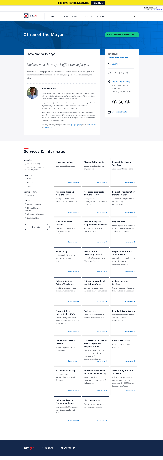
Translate (159, 9)
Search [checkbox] (30, 186)
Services (55, 16)
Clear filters (36, 227)
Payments (88, 16)
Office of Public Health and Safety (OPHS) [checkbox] (34, 169)
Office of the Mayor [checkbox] (34, 163)
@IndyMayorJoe (76, 125)
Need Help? (47, 448)
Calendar (100, 16)
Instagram (48, 127)
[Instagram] (127, 102)
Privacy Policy (68, 448)
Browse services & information (120, 35)
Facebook (92, 125)
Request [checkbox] (30, 182)
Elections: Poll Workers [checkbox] (35, 214)
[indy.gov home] (33, 15)
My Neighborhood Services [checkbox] (32, 209)
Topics (65, 16)
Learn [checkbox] (29, 178)
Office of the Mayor (118, 57)
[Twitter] (121, 102)
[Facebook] (114, 102)
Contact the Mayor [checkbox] (34, 204)
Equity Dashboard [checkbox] (33, 218)
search (134, 16)
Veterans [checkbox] (30, 195)
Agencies (76, 16)
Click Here (98, 3)
